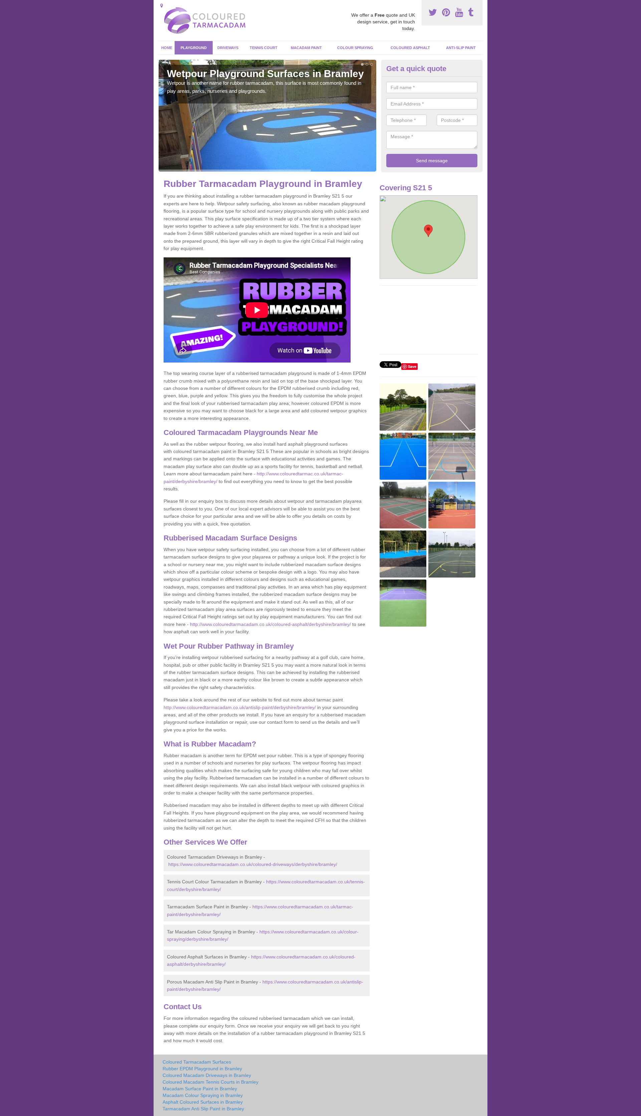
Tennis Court (263, 48)
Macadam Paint (306, 48)
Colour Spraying (355, 48)
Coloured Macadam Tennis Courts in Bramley (210, 1082)
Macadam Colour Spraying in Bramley (203, 1095)
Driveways (227, 48)
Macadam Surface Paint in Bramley (200, 1088)
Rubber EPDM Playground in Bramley (202, 1068)
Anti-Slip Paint (461, 48)
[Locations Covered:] (161, 5)
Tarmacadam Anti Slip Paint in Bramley (203, 1108)
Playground (194, 48)
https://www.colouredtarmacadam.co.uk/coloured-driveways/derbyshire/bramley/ (252, 864)
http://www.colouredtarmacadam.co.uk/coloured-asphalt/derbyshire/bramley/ (270, 624)
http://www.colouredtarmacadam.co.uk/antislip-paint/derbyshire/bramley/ (240, 707)
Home (166, 48)
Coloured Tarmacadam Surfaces (197, 1062)
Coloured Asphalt (410, 48)
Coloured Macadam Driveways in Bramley (207, 1075)
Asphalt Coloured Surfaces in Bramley (203, 1102)
